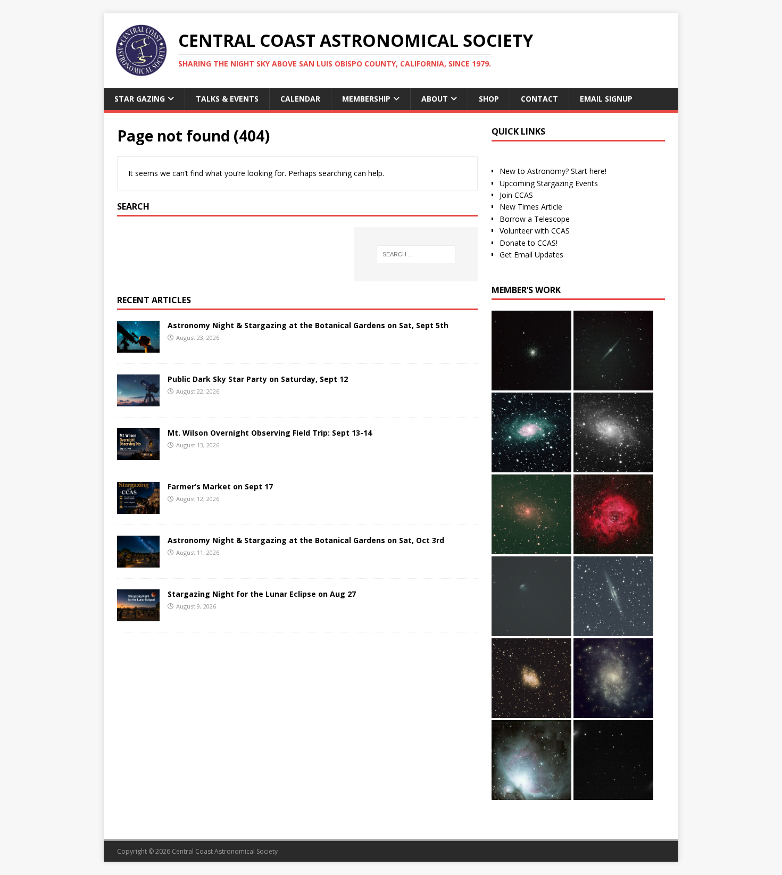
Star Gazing (139, 99)
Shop (489, 99)
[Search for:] (416, 254)
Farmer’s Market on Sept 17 (220, 486)
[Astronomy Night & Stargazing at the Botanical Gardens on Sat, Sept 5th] (138, 346)
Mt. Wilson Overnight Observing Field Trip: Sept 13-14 (270, 433)
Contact (539, 99)
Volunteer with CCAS (535, 231)
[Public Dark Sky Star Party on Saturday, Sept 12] (138, 400)
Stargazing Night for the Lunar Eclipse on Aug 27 (262, 594)
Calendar (300, 99)
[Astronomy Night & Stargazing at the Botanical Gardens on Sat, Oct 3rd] (138, 561)
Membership (366, 99)
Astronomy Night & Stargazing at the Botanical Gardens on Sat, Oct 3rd (306, 540)
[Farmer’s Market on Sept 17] (138, 507)
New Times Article (531, 207)
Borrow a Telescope (535, 219)
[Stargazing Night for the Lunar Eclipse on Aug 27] (138, 615)
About (434, 99)
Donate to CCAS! (529, 243)
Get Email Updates (531, 254)
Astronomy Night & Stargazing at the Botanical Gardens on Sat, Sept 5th (308, 325)
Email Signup (606, 99)
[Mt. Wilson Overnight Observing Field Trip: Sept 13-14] (138, 453)
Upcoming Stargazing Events (549, 183)
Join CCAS (516, 195)
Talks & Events (227, 99)
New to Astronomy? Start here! (553, 171)
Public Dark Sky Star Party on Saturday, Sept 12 (258, 379)
